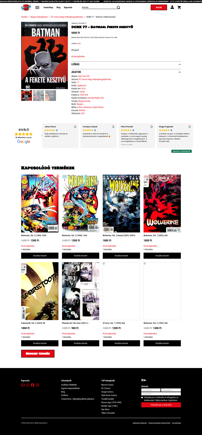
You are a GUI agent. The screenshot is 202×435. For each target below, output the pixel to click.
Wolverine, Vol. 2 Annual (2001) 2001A (119, 235)
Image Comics (107, 392)
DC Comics (105, 388)
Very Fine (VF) (84, 76)
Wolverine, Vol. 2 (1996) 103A (33, 235)
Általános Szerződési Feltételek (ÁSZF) (159, 423)
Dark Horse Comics (109, 395)
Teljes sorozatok (108, 413)
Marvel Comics (107, 385)
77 (78, 82)
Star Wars (105, 409)
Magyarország (84, 101)
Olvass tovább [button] (162, 145)
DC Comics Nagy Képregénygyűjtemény (67, 17)
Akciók (159, 7)
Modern (82, 110)
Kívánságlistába (78, 56)
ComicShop (48, 7)
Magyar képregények (39, 17)
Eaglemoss (81, 85)
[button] (64, 25)
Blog (58, 7)
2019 (83, 88)
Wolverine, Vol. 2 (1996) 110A (74, 235)
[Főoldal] (26, 7)
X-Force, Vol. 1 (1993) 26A (114, 323)
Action (80, 107)
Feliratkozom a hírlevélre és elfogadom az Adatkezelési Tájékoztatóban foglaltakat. (161, 399)
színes (82, 91)
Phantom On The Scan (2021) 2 (75, 323)
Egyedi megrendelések (70, 388)
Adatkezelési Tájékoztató (140, 423)
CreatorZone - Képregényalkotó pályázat (77, 399)
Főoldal (24, 17)
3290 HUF (84, 95)
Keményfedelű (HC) (96, 98)
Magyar (80, 104)
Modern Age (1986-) (109, 406)
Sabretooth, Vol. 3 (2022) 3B (33, 323)
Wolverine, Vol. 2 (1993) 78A (156, 323)
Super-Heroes (98, 107)
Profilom (64, 395)
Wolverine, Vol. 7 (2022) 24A (156, 235)
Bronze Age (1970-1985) (111, 402)
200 (82, 113)
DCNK (79, 43)
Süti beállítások (176, 423)
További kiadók (107, 399)
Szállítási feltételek (69, 385)
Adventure (87, 107)
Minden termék (38, 353)
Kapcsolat (68, 7)
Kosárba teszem (40, 255)
